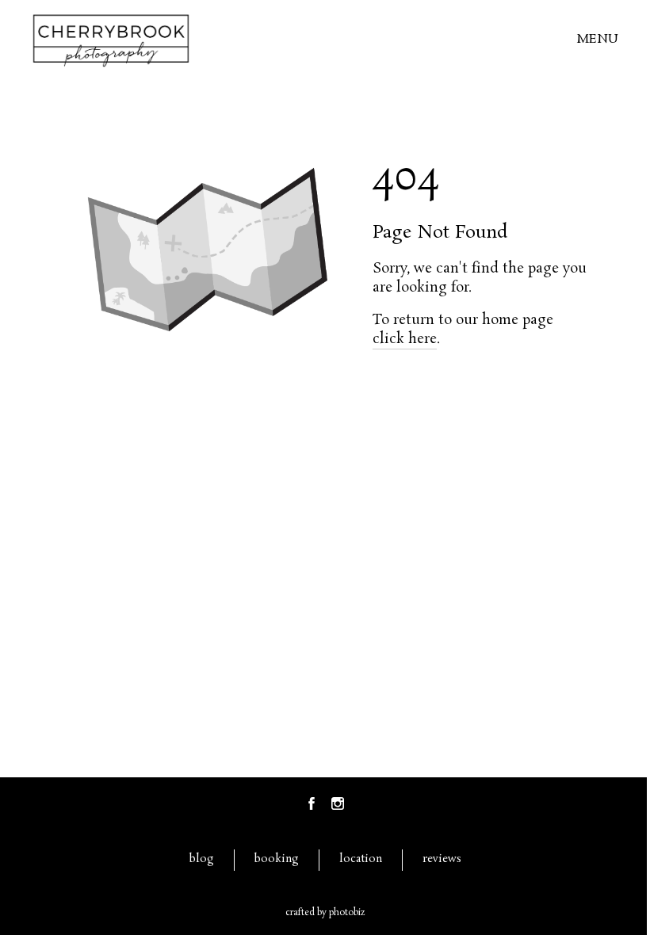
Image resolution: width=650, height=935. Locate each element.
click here (405, 339)
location (360, 859)
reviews (441, 859)
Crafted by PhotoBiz (325, 912)
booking (276, 859)
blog (201, 859)
